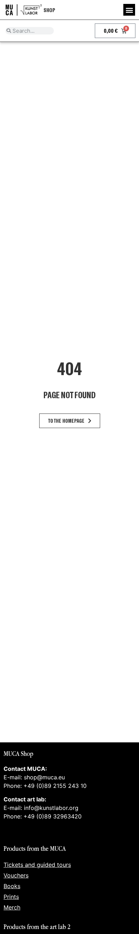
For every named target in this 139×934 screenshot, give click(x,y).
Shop (49, 9)
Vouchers (16, 875)
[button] (129, 10)
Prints (11, 896)
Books (12, 886)
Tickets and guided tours (37, 864)
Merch (12, 907)
